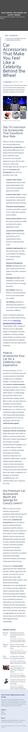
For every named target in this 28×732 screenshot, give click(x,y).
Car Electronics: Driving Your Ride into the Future (17, 657)
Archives (3, 714)
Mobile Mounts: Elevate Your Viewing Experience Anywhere (17, 634)
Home (6, 35)
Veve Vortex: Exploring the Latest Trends (14, 14)
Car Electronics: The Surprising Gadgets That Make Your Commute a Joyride (17, 669)
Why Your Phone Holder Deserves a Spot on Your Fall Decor (18, 646)
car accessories (14, 35)
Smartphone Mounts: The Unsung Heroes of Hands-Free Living (17, 681)
